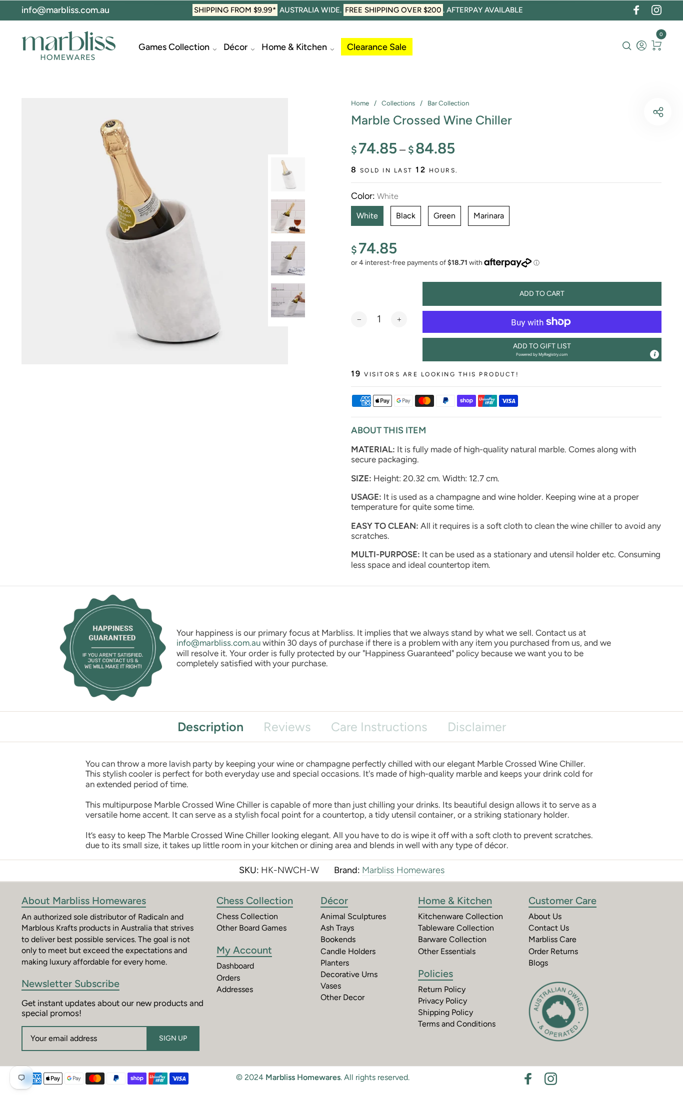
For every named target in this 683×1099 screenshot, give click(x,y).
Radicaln (153, 917)
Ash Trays (337, 928)
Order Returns (553, 951)
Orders (228, 978)
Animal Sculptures (353, 916)
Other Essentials (447, 951)
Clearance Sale (376, 46)
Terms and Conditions (457, 1024)
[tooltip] (654, 354)
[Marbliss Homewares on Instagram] (657, 10)
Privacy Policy (442, 1001)
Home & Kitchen (294, 46)
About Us (545, 916)
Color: (374, 196)
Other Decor (342, 997)
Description (211, 726)
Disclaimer (477, 726)
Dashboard (235, 966)
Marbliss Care (552, 939)
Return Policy (442, 989)
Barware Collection (452, 939)
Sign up (173, 1038)
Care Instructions (379, 726)
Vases (330, 986)
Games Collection (174, 46)
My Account (244, 950)
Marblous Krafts (49, 928)
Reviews (287, 726)
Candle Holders (348, 951)
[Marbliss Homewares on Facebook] (637, 10)
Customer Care (562, 901)
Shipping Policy (445, 1012)
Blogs (538, 963)
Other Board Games (251, 928)
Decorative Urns (349, 974)
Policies (435, 974)
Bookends (338, 939)
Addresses (234, 989)
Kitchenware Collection (460, 916)
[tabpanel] (155, 231)
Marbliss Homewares (403, 870)
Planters (334, 963)
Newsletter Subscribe (71, 984)
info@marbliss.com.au (66, 9)
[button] (542, 349)
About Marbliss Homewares (84, 901)
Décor (236, 46)
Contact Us (548, 928)
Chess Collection (254, 901)
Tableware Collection (456, 928)
